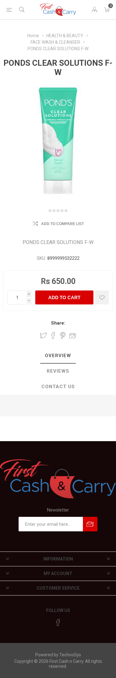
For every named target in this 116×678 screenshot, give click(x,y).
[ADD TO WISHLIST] (102, 297)
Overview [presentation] (58, 355)
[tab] (58, 356)
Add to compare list (62, 224)
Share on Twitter (43, 335)
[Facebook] (58, 622)
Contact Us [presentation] (58, 386)
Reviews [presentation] (58, 371)
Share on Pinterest (63, 335)
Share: (58, 323)
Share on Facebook (53, 335)
